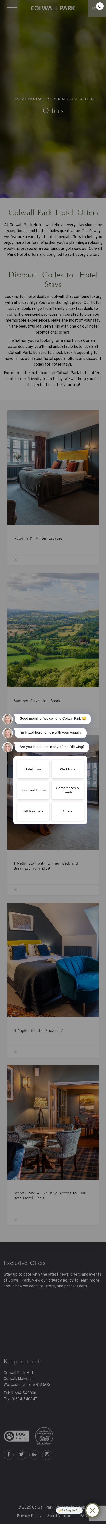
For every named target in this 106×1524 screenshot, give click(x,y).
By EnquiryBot (70, 1510)
